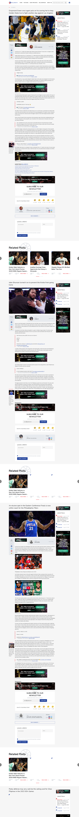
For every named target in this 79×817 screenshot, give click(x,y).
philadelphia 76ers (39, 717)
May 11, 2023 (34, 76)
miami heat (28, 438)
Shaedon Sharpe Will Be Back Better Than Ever (24, 167)
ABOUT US (49, 2)
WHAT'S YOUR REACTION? (23, 201)
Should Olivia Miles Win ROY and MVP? (22, 168)
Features (26, 2)
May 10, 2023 (32, 638)
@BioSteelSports (24, 637)
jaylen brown (39, 716)
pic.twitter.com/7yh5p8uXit (45, 659)
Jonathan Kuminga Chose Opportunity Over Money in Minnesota (27, 166)
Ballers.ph (25, 164)
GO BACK (13, 7)
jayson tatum (29, 717)
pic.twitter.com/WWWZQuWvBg (34, 143)
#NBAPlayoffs (29, 343)
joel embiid (33, 717)
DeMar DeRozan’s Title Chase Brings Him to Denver (24, 173)
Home (21, 2)
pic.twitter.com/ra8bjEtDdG (28, 75)
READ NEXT (11, 141)
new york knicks (33, 438)
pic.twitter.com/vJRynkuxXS (29, 107)
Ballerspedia (42, 2)
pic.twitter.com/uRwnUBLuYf (38, 371)
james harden (34, 716)
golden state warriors (36, 210)
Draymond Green (30, 210)
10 (11, 540)
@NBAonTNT (20, 75)
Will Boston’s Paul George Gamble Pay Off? (23, 170)
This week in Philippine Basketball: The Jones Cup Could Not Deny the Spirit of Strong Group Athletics (34, 171)
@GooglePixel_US (41, 343)
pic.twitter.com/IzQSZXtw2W (34, 637)
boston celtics (29, 716)
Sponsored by (18, 175)
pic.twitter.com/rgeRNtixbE (22, 345)
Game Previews (34, 2)
